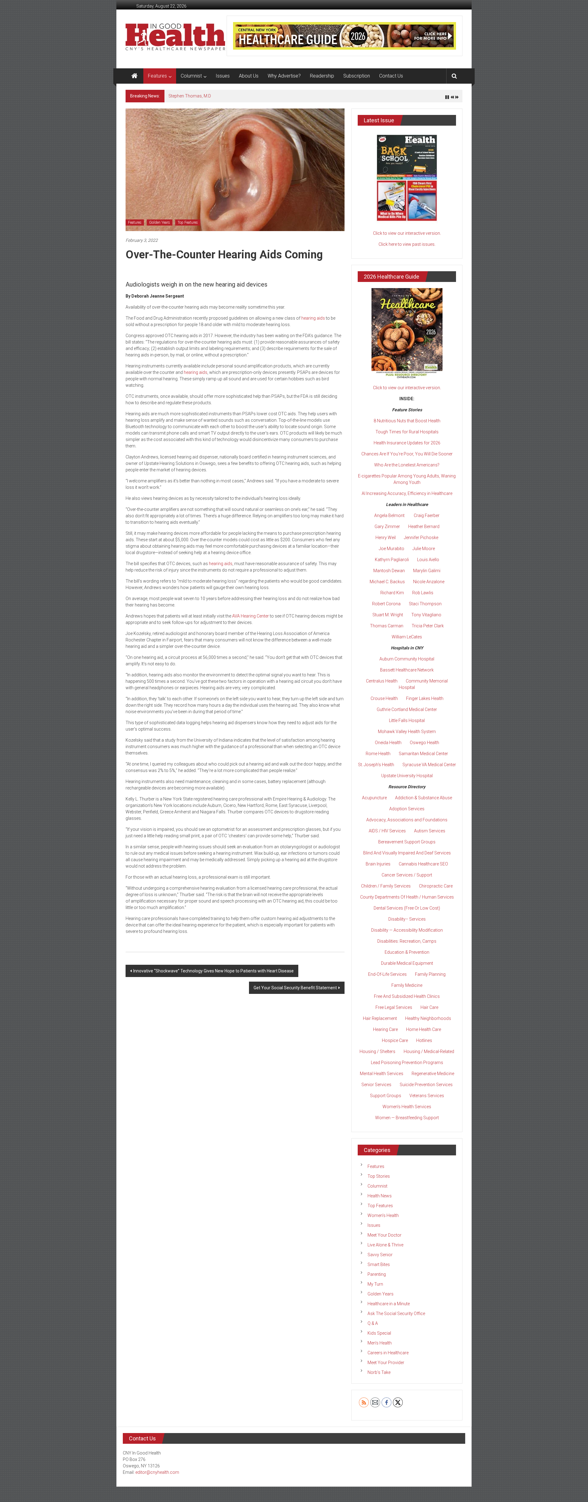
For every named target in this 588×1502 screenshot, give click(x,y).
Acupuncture (374, 797)
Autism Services (429, 830)
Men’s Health (380, 1342)
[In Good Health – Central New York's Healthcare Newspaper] (134, 76)
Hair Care (429, 1007)
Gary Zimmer (387, 526)
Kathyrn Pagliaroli (392, 559)
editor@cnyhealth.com (157, 1472)
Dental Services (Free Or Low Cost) (407, 908)
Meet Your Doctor (384, 1235)
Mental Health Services (381, 1073)
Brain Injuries (378, 863)
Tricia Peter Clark (428, 625)
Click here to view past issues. (407, 244)
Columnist (191, 76)
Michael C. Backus (387, 581)
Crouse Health (384, 698)
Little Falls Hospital (407, 720)
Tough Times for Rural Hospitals (407, 431)
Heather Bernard (423, 526)
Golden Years (159, 222)
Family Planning (430, 974)
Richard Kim (392, 592)
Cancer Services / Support (407, 875)
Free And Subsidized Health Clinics (407, 996)
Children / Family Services (386, 886)
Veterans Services (426, 1095)
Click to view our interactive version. (407, 233)
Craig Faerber (426, 515)
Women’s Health (383, 1215)
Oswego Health (424, 742)
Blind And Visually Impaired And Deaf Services (407, 852)
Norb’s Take (379, 1372)
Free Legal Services (393, 1007)
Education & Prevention (407, 952)
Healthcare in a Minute (389, 1303)
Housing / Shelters (377, 1051)
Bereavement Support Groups (406, 841)
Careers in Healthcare (388, 1352)
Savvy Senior (380, 1254)
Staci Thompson (425, 603)
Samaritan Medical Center (423, 753)
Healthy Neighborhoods (428, 1018)
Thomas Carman (386, 625)
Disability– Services (407, 919)
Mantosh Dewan (389, 570)
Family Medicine (406, 985)
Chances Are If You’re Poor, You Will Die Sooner (407, 453)
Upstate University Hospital (407, 775)
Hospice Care (395, 1040)
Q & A (373, 1323)
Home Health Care (423, 1029)
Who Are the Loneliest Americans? (406, 464)
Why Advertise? (284, 76)
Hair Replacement (380, 1018)
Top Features (188, 222)
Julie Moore (424, 548)
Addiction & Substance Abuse (423, 797)
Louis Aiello (428, 559)
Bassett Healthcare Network (407, 669)
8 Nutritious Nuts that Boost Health (407, 420)
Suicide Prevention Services (426, 1084)
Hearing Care (385, 1029)
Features (157, 76)
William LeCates (407, 636)
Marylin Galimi (426, 570)
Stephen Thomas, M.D (189, 95)
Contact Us (391, 76)
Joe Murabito (391, 548)
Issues (223, 76)
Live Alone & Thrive (385, 1244)
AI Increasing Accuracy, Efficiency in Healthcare (407, 493)
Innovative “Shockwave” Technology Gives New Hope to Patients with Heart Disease (213, 970)
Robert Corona (386, 603)
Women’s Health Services (407, 1106)
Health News (380, 1195)
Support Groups (385, 1095)
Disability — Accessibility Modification (407, 930)
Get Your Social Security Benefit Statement (295, 987)
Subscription (356, 76)
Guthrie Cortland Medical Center (407, 709)
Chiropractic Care (436, 886)
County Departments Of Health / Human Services (407, 897)
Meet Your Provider (386, 1362)
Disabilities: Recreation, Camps (406, 941)
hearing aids (313, 318)
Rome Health (378, 753)
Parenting (377, 1274)
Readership (322, 76)
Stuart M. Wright (387, 614)
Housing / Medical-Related (429, 1051)
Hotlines (424, 1040)
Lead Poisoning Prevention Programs (407, 1062)
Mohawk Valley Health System (407, 731)
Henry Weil (385, 537)
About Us (248, 76)
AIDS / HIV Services (387, 830)
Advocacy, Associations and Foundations (406, 819)
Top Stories (379, 1176)
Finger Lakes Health (424, 698)
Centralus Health (382, 681)
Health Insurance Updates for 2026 (407, 442)
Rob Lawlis (422, 592)
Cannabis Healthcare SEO (423, 863)
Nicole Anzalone (428, 581)
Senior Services (376, 1084)
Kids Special (379, 1333)
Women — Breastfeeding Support (407, 1117)
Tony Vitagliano (426, 614)
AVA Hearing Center (250, 616)
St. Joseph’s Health (376, 764)
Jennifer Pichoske (421, 537)
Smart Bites (379, 1264)
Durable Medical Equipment (407, 963)
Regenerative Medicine (433, 1073)
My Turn (375, 1284)
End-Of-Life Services (387, 974)
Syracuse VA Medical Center (429, 764)
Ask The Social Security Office (396, 1313)
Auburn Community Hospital (406, 658)
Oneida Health (388, 742)
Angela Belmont (389, 515)
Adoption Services (406, 808)
